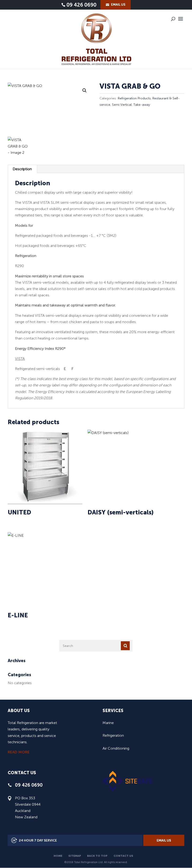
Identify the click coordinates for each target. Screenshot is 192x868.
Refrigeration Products (134, 98)
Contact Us (123, 855)
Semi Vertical (122, 105)
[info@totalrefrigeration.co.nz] (115, 5)
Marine (108, 723)
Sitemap (74, 855)
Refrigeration (113, 735)
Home (58, 855)
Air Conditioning (116, 748)
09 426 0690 (81, 5)
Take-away (141, 105)
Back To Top (97, 855)
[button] (84, 90)
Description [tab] (22, 169)
